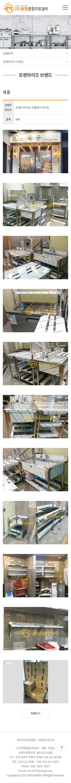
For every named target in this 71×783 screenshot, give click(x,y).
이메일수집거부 (46, 740)
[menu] (65, 7)
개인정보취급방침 (26, 740)
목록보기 (35, 713)
